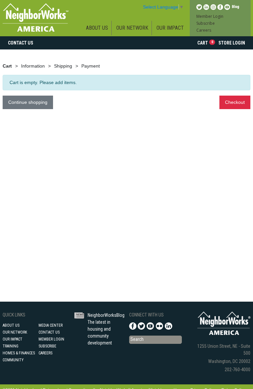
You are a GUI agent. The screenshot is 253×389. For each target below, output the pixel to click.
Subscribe (205, 23)
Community (13, 360)
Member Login (209, 16)
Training (10, 346)
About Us (97, 28)
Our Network (132, 28)
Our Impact (170, 28)
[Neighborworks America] (36, 17)
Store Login (231, 42)
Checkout (235, 102)
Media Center (51, 325)
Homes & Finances (19, 353)
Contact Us (20, 42)
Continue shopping (27, 102)
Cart (205, 42)
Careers (203, 30)
